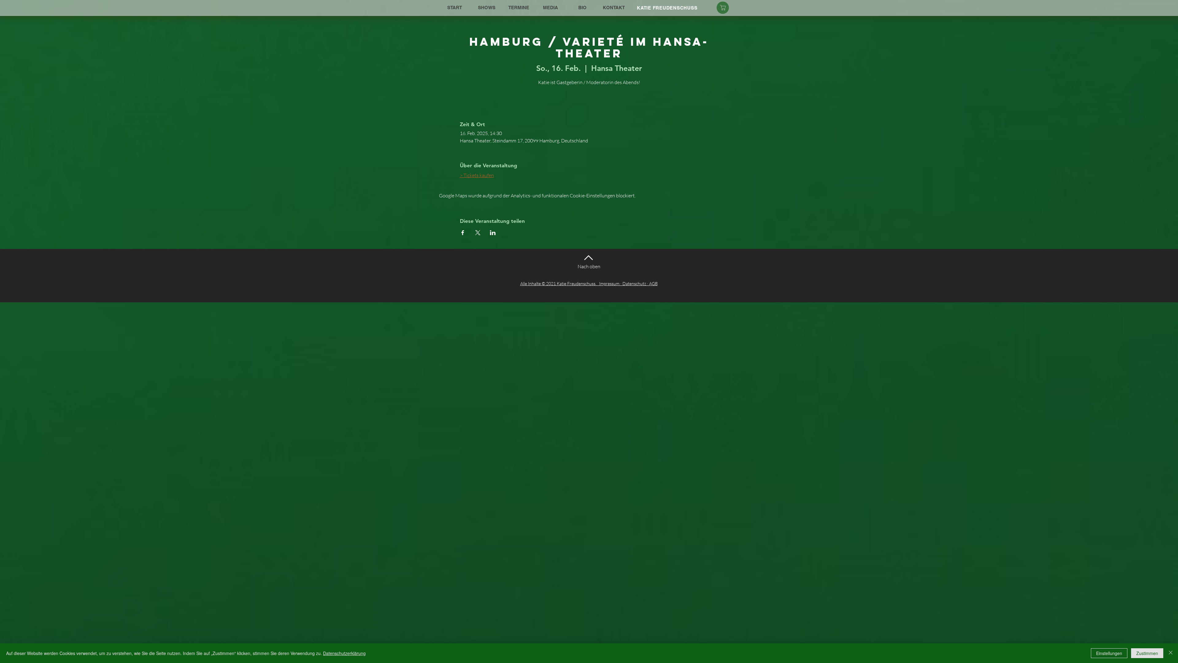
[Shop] (723, 8)
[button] (486, 7)
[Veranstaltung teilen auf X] (478, 232)
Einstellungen (1109, 653)
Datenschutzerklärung (344, 653)
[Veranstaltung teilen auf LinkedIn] (493, 232)
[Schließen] (1170, 653)
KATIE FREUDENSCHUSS (667, 7)
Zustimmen (1147, 653)
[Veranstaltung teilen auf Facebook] (463, 232)
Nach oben (589, 266)
